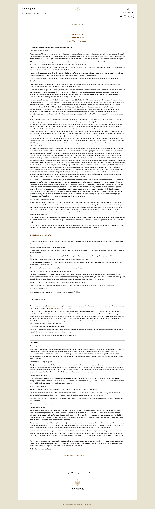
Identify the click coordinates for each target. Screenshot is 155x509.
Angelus (121, 306)
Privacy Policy (88, 504)
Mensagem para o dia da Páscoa (60, 308)
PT (83, 24)
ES (76, 24)
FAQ (63, 504)
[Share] (132, 16)
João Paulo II (27, 13)
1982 (45, 13)
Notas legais (69, 504)
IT (79, 24)
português (126, 13)
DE (73, 24)
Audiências (39, 13)
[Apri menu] (131, 9)
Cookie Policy (78, 504)
